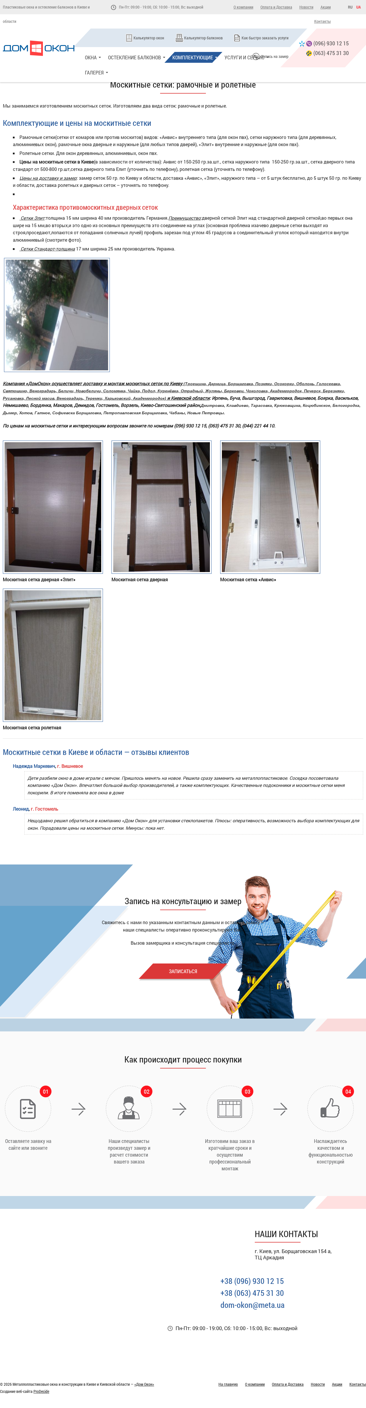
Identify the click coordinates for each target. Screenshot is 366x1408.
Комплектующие (192, 57)
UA (358, 7)
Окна (91, 57)
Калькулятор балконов (203, 38)
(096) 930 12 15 (331, 43)
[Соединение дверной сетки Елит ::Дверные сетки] (57, 370)
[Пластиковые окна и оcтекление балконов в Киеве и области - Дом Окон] (42, 48)
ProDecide (41, 1391)
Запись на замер (275, 56)
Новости (306, 7)
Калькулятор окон (149, 38)
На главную (228, 1384)
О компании (243, 7)
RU (350, 7)
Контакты (322, 21)
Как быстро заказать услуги (265, 38)
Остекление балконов (134, 57)
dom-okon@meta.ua (252, 1305)
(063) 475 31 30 (331, 52)
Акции (326, 7)
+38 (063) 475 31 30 (252, 1293)
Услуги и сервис (244, 57)
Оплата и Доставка (276, 7)
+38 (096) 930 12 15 (252, 1281)
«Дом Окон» (144, 1384)
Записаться (183, 971)
